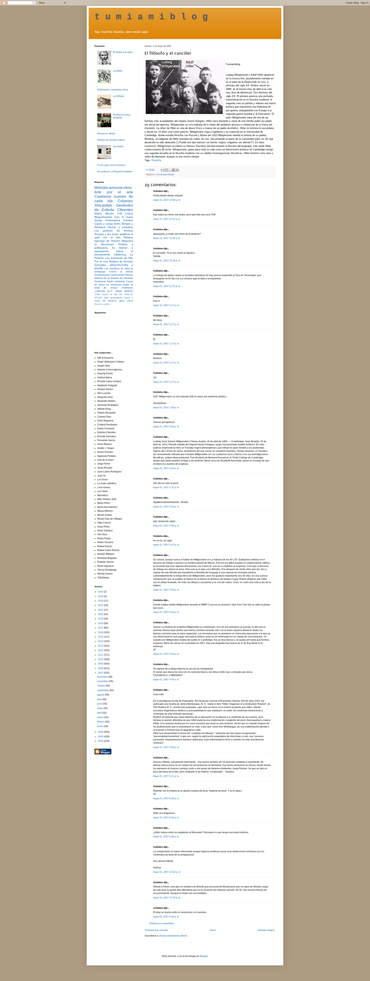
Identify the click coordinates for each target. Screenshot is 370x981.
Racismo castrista (102, 304)
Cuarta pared (117, 275)
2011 (101, 655)
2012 (101, 650)
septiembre (103, 690)
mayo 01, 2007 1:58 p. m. (166, 407)
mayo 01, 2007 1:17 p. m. (166, 305)
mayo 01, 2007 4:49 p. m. (166, 747)
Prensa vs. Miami (106, 133)
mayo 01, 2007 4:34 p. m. (166, 679)
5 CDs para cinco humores (111, 165)
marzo (100, 717)
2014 (101, 641)
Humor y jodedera (120, 227)
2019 (101, 618)
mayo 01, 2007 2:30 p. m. (166, 468)
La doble (117, 70)
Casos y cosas (103, 223)
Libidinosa (120, 254)
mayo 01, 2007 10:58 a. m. (167, 200)
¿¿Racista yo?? (103, 291)
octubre (101, 685)
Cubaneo (125, 201)
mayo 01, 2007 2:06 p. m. (166, 426)
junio (100, 703)
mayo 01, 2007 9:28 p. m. (166, 836)
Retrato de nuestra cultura (110, 140)
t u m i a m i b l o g (151, 17)
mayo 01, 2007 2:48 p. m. (166, 589)
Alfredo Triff (113, 213)
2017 (101, 627)
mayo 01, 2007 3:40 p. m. (166, 612)
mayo (100, 708)
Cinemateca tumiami (119, 220)
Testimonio (127, 287)
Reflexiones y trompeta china (112, 89)
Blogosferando (103, 216)
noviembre (103, 681)
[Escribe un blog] (166, 170)
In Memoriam (104, 244)
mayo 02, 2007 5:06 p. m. (166, 916)
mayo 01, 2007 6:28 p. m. (166, 798)
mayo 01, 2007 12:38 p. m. (167, 260)
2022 (101, 605)
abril (99, 712)
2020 (101, 614)
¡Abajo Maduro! (124, 291)
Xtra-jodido (103, 205)
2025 (101, 591)
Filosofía (156, 160)
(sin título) (118, 146)
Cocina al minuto (121, 271)
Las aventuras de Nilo (119, 257)
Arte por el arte (113, 192)
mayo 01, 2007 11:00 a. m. (167, 219)
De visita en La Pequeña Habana (114, 171)
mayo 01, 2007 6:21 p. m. (166, 776)
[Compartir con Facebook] (174, 170)
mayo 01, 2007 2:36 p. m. (166, 525)
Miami (98, 213)
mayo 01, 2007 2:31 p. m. (166, 487)
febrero (101, 721)
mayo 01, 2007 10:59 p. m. (167, 897)
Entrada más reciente (156, 930)
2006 (101, 732)
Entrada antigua (266, 930)
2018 (101, 623)
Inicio (213, 930)
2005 (101, 736)
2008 (101, 668)
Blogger (204, 956)
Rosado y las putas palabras (112, 234)
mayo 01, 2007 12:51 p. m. (167, 286)
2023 (101, 600)
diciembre (102, 676)
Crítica (129, 213)
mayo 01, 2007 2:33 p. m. (166, 506)
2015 (101, 636)
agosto (101, 694)
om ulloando (126, 278)
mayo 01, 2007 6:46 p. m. (166, 817)
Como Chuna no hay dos (108, 294)
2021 (101, 610)
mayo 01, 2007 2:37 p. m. (166, 544)
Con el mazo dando (165, 174)
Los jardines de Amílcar (113, 230)
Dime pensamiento (113, 297)
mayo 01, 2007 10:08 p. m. (167, 872)
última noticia (126, 301)
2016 (101, 632)
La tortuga (118, 96)
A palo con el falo (113, 236)
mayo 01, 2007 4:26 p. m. (166, 654)
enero (100, 726)
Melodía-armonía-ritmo (113, 188)
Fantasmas (100, 281)
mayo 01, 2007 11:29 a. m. (167, 238)
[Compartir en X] (170, 170)
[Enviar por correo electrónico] (163, 170)
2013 (101, 646)
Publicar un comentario (161, 923)
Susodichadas (101, 275)
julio (99, 699)
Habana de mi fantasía (106, 278)
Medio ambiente (116, 281)
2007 (101, 672)
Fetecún (128, 275)
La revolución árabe (117, 284)
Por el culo (101, 261)
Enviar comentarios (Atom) (173, 935)
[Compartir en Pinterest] (177, 170)
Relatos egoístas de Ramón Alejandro (113, 239)
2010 (101, 659)
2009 (101, 663)
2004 (101, 741)
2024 (101, 596)
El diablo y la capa (122, 52)
